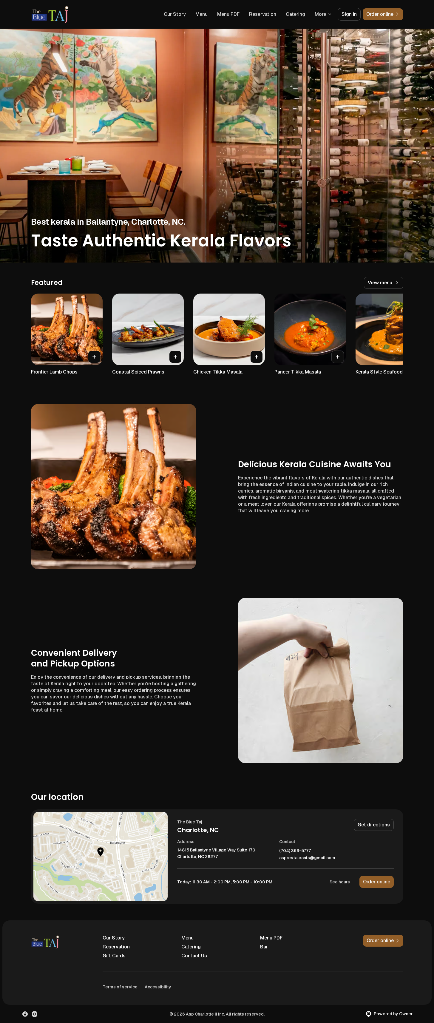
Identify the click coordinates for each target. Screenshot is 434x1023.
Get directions (374, 825)
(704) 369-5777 (295, 851)
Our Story (175, 14)
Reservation (262, 14)
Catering (295, 14)
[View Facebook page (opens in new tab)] (25, 1014)
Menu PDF (228, 14)
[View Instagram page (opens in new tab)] (34, 1014)
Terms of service (120, 987)
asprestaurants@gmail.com (307, 858)
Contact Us (194, 956)
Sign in (349, 14)
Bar (264, 947)
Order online (376, 882)
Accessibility (158, 987)
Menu (201, 14)
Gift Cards (114, 956)
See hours (340, 882)
